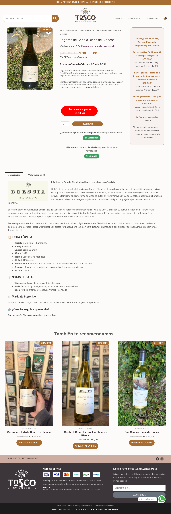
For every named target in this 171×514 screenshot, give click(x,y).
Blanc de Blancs (87, 30)
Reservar (87, 124)
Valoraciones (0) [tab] (36, 175)
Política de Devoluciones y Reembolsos (74, 505)
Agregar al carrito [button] (29, 442)
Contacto (152, 18)
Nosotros (134, 18)
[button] (48, 32)
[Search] (55, 18)
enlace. (47, 487)
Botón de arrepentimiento (110, 509)
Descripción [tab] (14, 175)
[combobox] (27, 18)
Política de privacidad (104, 505)
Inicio (62, 30)
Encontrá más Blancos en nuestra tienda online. (32, 315)
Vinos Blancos (72, 30)
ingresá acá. (94, 509)
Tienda (119, 18)
